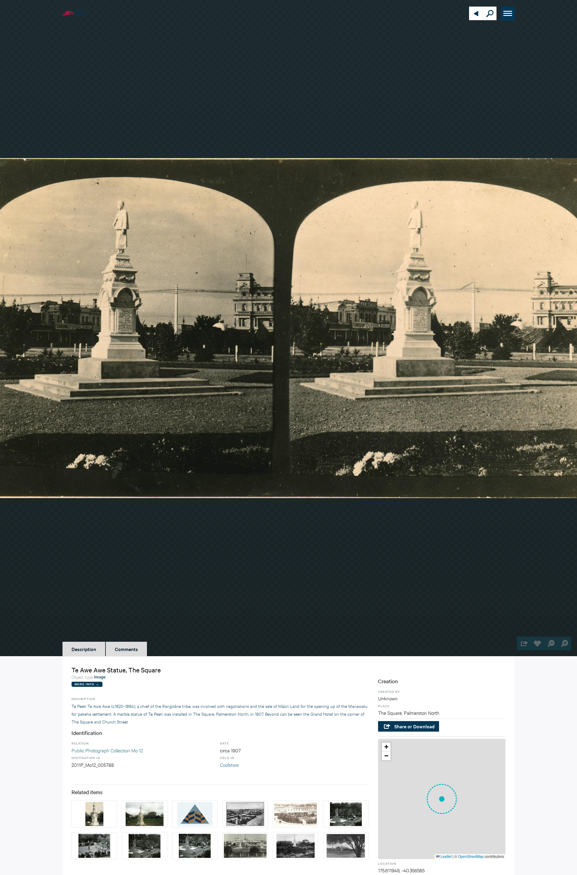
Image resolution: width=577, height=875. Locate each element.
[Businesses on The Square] (295, 814)
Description (84, 649)
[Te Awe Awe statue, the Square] (94, 814)
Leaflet (446, 856)
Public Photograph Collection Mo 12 (107, 750)
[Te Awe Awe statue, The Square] (195, 814)
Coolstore (229, 764)
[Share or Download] (523, 643)
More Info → (87, 684)
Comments (126, 649)
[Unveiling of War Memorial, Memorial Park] (345, 814)
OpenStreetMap (471, 856)
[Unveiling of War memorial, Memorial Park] (94, 845)
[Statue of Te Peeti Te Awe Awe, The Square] (345, 845)
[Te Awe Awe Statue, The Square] (144, 814)
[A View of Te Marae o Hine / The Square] (245, 845)
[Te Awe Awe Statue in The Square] (295, 845)
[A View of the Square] (245, 814)
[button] (442, 799)
